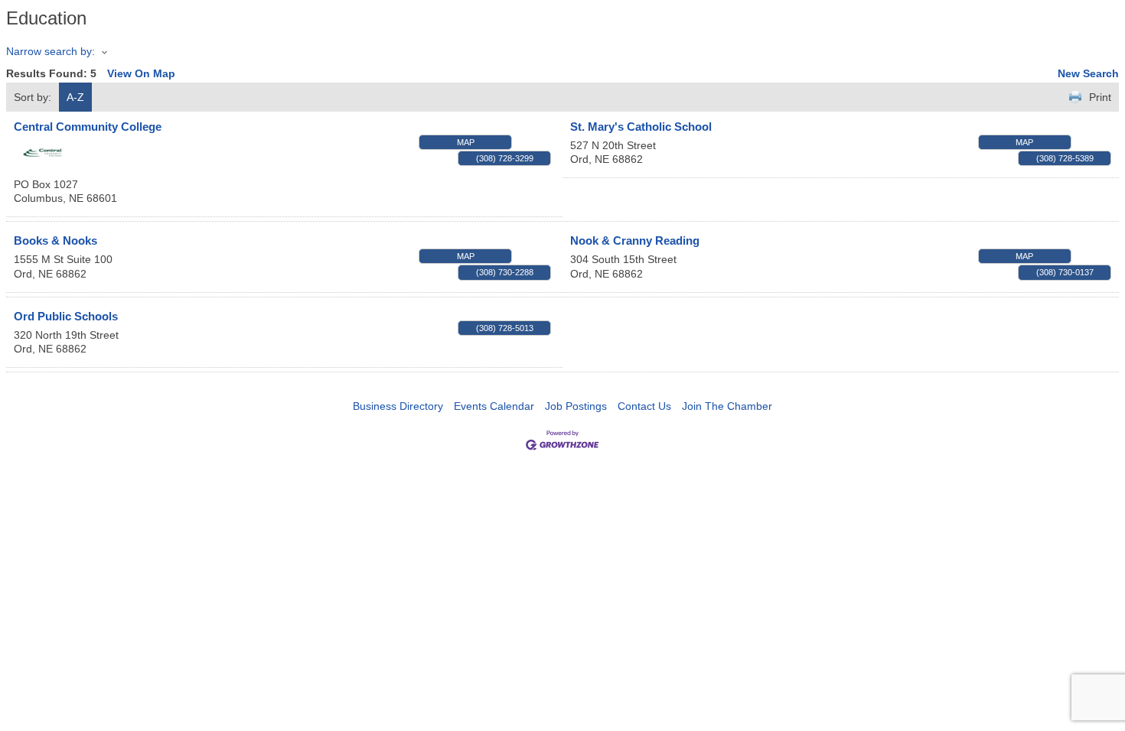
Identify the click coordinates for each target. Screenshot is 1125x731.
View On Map (141, 73)
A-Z (75, 97)
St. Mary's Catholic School (641, 126)
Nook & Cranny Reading (634, 240)
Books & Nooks (55, 240)
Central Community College (87, 126)
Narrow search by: (50, 51)
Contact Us (644, 406)
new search (1088, 73)
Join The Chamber (727, 406)
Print (1100, 97)
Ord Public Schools (66, 316)
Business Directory (398, 406)
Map (465, 142)
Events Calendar (494, 406)
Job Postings (576, 406)
